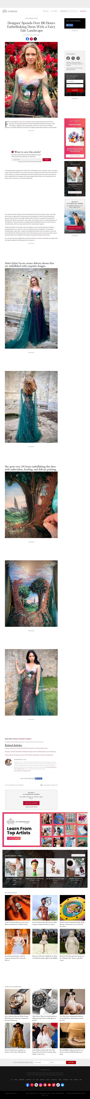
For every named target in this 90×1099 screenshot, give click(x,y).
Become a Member (31, 803)
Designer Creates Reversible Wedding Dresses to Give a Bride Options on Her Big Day (30, 751)
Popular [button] (45, 11)
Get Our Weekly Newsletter (50, 785)
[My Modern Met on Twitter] (36, 1085)
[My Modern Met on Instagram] (40, 1085)
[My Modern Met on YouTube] (49, 1085)
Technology (65, 1079)
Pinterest (75, 63)
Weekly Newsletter (76, 62)
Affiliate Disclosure (60, 1093)
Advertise (53, 1093)
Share (39, 778)
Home (26, 18)
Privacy (43, 1095)
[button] (54, 11)
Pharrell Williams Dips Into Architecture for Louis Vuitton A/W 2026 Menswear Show (71, 1052)
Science (60, 1079)
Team (37, 1093)
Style (35, 18)
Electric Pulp (82, 1093)
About (27, 1093)
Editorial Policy (32, 1093)
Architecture (28, 1079)
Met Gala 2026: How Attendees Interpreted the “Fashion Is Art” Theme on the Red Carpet (72, 958)
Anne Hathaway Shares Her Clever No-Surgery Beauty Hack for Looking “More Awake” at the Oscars (44, 1052)
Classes (48, 1079)
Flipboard (68, 65)
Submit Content (42, 1093)
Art (12, 1079)
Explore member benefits (31, 807)
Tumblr (79, 63)
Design (31, 18)
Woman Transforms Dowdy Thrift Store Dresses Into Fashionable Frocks (26, 748)
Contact (48, 1093)
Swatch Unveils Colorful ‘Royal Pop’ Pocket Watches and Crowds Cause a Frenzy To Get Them (72, 924)
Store (81, 1079)
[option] (46, 837)
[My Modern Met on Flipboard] (45, 1085)
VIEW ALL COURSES (75, 156)
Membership (83, 11)
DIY (33, 1079)
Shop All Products (75, 192)
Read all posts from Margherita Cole (22, 770)
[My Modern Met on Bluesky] (62, 1085)
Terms (47, 1095)
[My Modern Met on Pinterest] (32, 1085)
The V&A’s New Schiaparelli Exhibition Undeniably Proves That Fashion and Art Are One (71, 1018)
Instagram (31, 240)
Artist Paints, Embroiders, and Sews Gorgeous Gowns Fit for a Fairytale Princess (15, 958)
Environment (54, 1079)
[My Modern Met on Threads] (58, 1085)
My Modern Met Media (74, 68)
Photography (21, 1079)
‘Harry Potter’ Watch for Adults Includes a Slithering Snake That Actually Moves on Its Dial (44, 1018)
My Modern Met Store (13, 856)
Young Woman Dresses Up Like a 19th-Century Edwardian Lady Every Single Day (29, 755)
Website (15, 739)
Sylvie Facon (22, 122)
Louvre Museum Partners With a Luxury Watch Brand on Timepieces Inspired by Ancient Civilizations (16, 1018)
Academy (76, 1079)
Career (37, 1079)
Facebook (21, 739)
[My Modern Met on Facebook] (27, 1085)
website (39, 238)
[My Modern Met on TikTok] (53, 1085)
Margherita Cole (28, 35)
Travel (71, 1079)
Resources (42, 1079)
